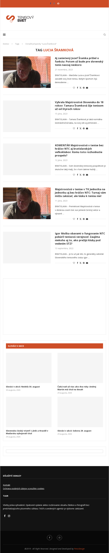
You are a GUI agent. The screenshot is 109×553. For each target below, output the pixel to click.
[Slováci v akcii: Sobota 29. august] (80, 412)
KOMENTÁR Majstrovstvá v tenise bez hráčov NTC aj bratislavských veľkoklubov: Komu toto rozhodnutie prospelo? (79, 150)
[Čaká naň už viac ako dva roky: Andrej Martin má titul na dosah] (80, 368)
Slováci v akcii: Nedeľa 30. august (23, 386)
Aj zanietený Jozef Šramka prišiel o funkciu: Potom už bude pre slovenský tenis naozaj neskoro (79, 61)
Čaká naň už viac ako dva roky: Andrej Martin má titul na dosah (76, 388)
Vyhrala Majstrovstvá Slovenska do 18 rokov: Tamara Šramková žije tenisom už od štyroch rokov (79, 105)
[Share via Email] (87, 87)
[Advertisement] (54, 308)
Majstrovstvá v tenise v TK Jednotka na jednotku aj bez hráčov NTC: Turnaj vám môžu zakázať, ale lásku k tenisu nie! (80, 192)
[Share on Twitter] (80, 87)
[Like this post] (74, 87)
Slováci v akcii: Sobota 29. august (74, 430)
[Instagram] (54, 3)
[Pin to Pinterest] (84, 87)
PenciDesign (79, 548)
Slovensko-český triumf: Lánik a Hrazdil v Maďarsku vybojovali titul (27, 432)
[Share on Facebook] (77, 87)
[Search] (104, 35)
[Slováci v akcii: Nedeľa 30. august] (29, 368)
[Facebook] (50, 3)
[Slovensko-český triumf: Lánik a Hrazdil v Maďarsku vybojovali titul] (29, 412)
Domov (6, 44)
